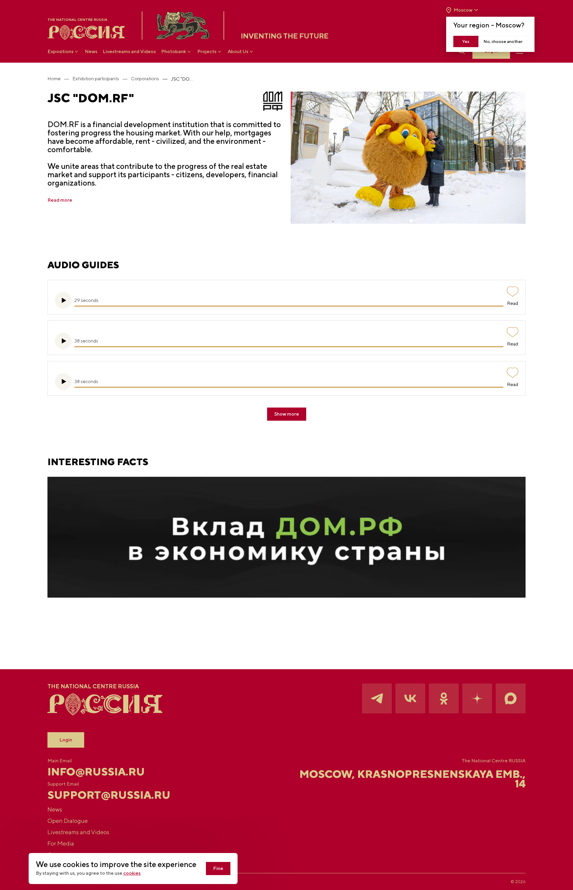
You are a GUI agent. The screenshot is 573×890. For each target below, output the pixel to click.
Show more (286, 414)
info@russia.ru (96, 771)
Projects (206, 51)
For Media (60, 843)
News (91, 51)
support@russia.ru (108, 795)
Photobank (173, 51)
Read (512, 303)
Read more (59, 200)
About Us (238, 51)
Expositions (60, 51)
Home (54, 78)
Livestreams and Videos (129, 51)
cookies (132, 873)
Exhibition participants (96, 78)
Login (65, 740)
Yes (465, 41)
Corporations (145, 78)
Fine (218, 868)
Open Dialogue (67, 820)
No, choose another (503, 41)
